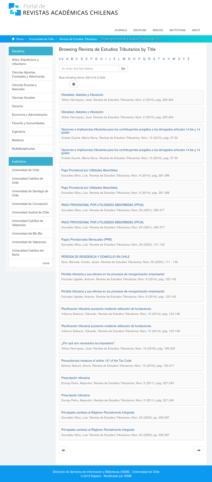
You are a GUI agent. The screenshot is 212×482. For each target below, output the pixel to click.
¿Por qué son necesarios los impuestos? (87, 343)
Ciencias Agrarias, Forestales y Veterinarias (28, 74)
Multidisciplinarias (23, 148)
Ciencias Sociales (23, 97)
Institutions (177, 30)
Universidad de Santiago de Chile (30, 193)
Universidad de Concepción (30, 204)
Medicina (18, 140)
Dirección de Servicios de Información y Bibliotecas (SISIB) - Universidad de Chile (106, 472)
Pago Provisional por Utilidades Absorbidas (89, 170)
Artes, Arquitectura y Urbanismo (25, 61)
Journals (120, 30)
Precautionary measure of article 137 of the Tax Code (96, 360)
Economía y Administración (30, 114)
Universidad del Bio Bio (27, 233)
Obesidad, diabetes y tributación (82, 95)
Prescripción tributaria (75, 378)
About (196, 30)
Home (19, 39)
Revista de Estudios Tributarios (78, 39)
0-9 (61, 59)
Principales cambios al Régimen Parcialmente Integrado (98, 412)
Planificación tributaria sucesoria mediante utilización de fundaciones (106, 309)
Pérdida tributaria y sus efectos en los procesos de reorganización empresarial (112, 274)
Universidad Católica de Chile (27, 180)
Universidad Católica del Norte (28, 252)
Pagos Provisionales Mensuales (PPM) (86, 239)
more (46, 263)
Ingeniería (18, 131)
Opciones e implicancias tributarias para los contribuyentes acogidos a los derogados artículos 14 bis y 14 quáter (130, 130)
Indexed (158, 30)
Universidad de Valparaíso (29, 242)
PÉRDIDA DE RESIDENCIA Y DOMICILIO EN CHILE (95, 256)
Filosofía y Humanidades (28, 123)
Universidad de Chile (41, 39)
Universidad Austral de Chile (30, 212)
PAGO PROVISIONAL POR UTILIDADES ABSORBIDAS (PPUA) (102, 205)
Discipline (139, 30)
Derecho (17, 106)
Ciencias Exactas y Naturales (24, 87)
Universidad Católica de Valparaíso (27, 223)
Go (123, 68)
